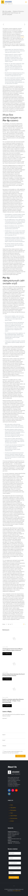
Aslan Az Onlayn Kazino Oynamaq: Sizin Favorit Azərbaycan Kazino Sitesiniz (13, 675)
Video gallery (13, 807)
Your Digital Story (16, 890)
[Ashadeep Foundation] (6, 2)
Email (4, 740)
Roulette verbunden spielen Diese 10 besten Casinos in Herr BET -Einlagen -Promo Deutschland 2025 (13, 700)
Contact (12, 821)
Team (11, 813)
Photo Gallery (13, 810)
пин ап (22, 37)
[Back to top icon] (14, 886)
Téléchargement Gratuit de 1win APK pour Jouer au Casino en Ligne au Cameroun (12, 649)
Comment (4, 718)
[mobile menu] (26, 2)
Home (11, 805)
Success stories (13, 818)
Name (4, 734)
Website (4, 745)
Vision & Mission (13, 815)
